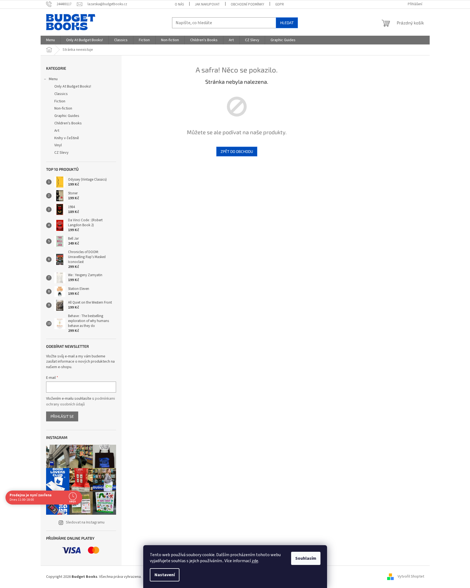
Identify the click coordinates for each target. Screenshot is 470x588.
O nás (179, 4)
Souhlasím (305, 558)
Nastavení (164, 575)
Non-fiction (63, 108)
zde (255, 561)
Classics (61, 94)
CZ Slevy (61, 152)
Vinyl (58, 145)
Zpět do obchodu (237, 151)
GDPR (279, 4)
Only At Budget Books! (72, 86)
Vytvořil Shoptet (411, 576)
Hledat (287, 22)
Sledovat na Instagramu (85, 522)
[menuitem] (50, 40)
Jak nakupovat (207, 4)
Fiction (59, 101)
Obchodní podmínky (247, 4)
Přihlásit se (62, 416)
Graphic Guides (66, 116)
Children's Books (68, 123)
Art (56, 130)
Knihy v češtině (66, 138)
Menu (53, 79)
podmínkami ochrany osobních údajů (80, 401)
